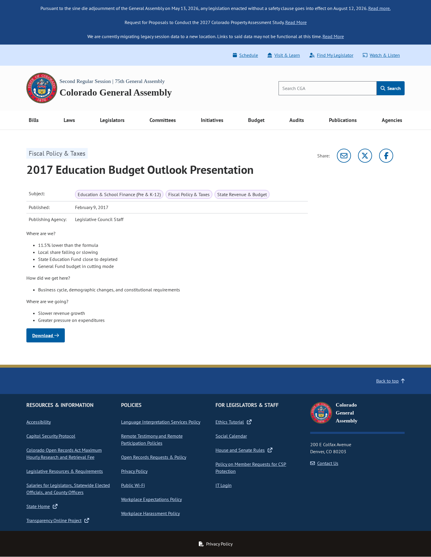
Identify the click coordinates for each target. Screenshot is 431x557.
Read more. (379, 8)
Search (393, 88)
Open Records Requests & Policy (153, 457)
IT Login (224, 485)
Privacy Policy (134, 471)
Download (43, 335)
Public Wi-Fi (133, 485)
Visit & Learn (287, 55)
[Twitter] (365, 156)
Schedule (248, 55)
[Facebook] (386, 156)
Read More (296, 22)
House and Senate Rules (240, 450)
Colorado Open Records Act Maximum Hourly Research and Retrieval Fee (64, 453)
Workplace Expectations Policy (151, 499)
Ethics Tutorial (230, 422)
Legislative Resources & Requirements (64, 471)
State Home (38, 506)
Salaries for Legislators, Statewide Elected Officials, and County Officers (68, 488)
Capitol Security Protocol (50, 436)
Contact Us (327, 463)
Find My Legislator (335, 55)
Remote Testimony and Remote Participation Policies (152, 439)
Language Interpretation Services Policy (160, 422)
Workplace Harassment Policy (150, 513)
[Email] (344, 156)
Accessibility (38, 422)
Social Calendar (231, 436)
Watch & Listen (385, 55)
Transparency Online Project (54, 520)
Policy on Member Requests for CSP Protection (251, 467)
